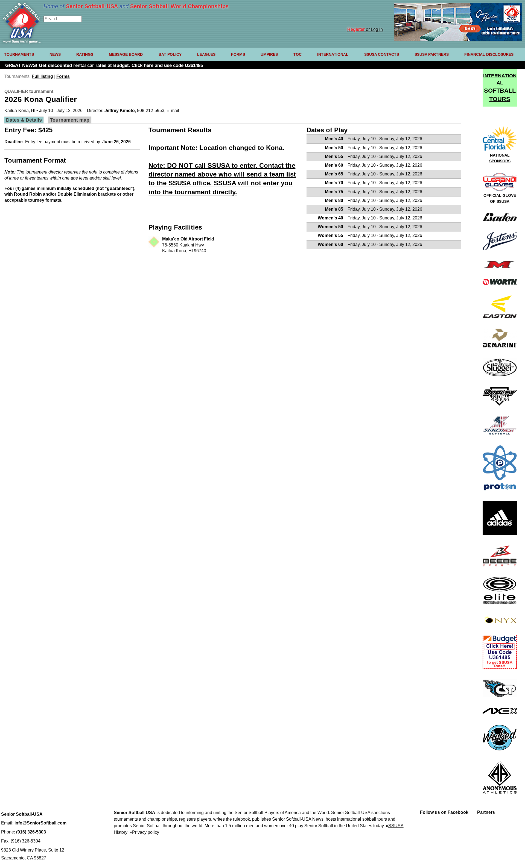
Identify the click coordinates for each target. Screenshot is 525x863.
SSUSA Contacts (381, 54)
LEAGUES (206, 54)
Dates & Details (24, 120)
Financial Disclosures (489, 54)
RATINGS (84, 54)
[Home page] (22, 42)
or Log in (365, 29)
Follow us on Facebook (444, 812)
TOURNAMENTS (19, 54)
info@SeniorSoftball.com (40, 823)
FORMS (238, 54)
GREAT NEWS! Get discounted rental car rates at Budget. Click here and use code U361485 (104, 65)
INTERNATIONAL (332, 54)
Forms (63, 76)
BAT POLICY (170, 54)
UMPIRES (269, 54)
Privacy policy (145, 832)
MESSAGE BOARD (126, 54)
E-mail (173, 110)
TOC (297, 54)
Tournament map (69, 120)
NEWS (55, 54)
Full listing (42, 76)
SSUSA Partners (432, 54)
